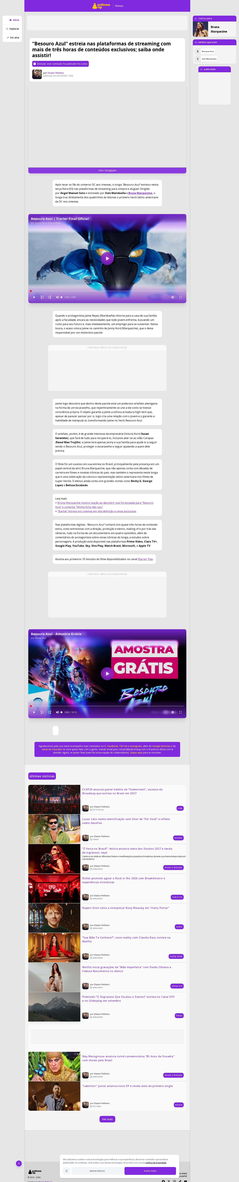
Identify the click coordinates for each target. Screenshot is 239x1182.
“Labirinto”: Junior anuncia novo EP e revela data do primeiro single (127, 1086)
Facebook (112, 746)
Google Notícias (161, 746)
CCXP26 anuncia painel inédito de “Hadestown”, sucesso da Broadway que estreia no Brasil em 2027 (122, 791)
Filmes (119, 6)
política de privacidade (156, 1162)
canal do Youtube (52, 749)
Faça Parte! (182, 1176)
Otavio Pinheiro (55, 72)
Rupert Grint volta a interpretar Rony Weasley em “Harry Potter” (125, 908)
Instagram (136, 746)
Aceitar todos (150, 1170)
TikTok (123, 746)
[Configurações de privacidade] (66, 1171)
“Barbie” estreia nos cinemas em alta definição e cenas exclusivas (97, 511)
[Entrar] (19, 1163)
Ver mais (107, 1119)
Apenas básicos (97, 1170)
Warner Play (145, 559)
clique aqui (136, 752)
